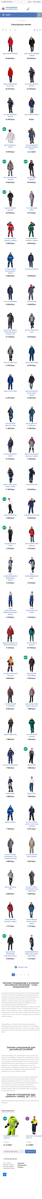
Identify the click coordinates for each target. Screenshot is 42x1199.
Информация (22, 1165)
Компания (21, 1163)
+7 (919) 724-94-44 (7, 1)
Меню (8, 15)
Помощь (20, 1167)
